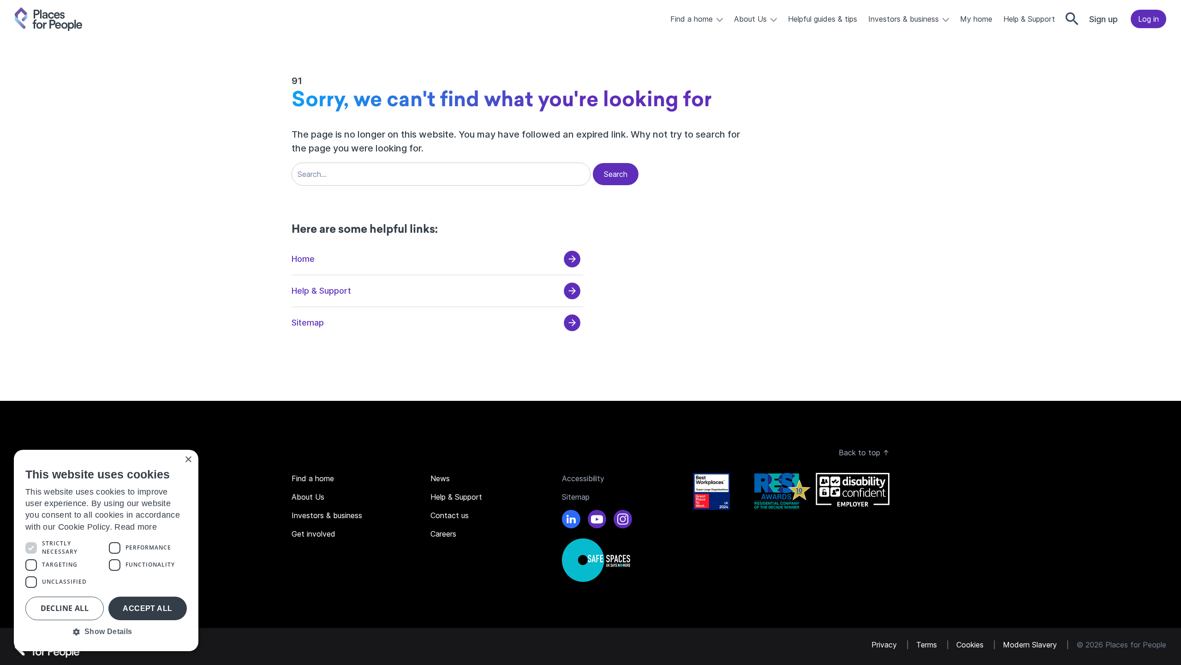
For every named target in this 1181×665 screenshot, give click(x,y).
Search (615, 174)
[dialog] (106, 550)
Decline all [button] (65, 608)
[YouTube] (597, 520)
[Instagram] (623, 520)
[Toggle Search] (1072, 19)
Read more (135, 527)
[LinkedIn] (571, 520)
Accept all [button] (147, 608)
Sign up (1103, 19)
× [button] (188, 459)
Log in (1148, 19)
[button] (106, 631)
